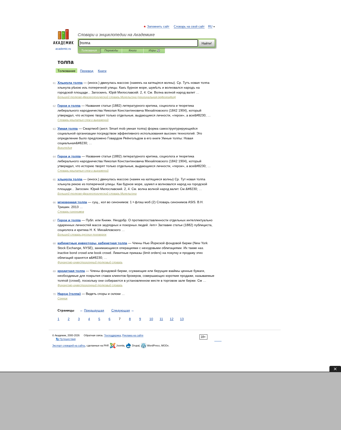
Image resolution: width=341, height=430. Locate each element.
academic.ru (63, 48)
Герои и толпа (69, 156)
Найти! (207, 43)
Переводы (111, 50)
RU (210, 26)
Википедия (65, 148)
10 (151, 319)
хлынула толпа (70, 179)
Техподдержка (112, 335)
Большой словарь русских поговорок (82, 234)
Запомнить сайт (158, 26)
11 (161, 319)
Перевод (86, 71)
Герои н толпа (69, 105)
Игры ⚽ (154, 50)
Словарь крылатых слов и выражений (83, 120)
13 (182, 319)
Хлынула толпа (70, 82)
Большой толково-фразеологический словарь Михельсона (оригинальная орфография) (117, 97)
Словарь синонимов (71, 211)
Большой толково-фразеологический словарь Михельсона (97, 193)
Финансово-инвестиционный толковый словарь (90, 262)
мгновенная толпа (72, 202)
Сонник (63, 298)
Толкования (89, 50)
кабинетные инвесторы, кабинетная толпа (92, 243)
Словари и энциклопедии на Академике (116, 34)
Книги (133, 50)
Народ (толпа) (69, 294)
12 (172, 319)
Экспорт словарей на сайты (68, 345)
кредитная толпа (71, 271)
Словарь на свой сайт (189, 26)
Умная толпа (68, 128)
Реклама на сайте (132, 335)
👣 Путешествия (66, 339)
